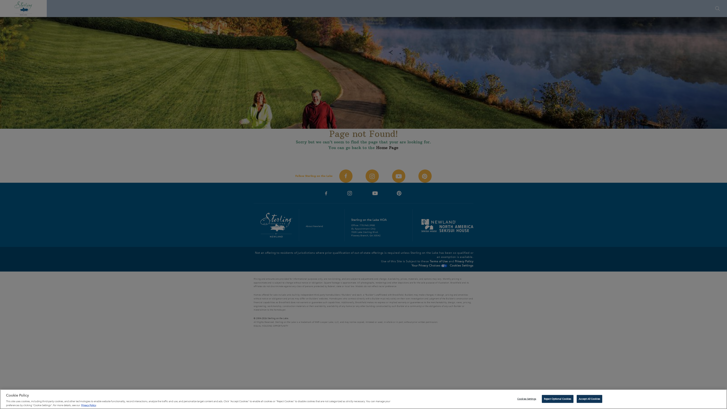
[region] (363, 399)
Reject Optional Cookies (557, 398)
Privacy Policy (88, 405)
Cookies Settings (526, 398)
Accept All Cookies (589, 398)
